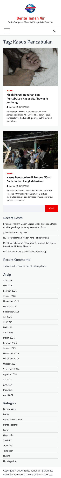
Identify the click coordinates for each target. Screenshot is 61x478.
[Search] (54, 31)
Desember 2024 (11, 353)
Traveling (7, 445)
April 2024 (8, 395)
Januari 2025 (9, 348)
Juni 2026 (8, 280)
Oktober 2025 (10, 306)
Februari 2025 (10, 343)
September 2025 (11, 311)
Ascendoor (19, 474)
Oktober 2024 (10, 363)
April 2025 (8, 332)
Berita (10, 90)
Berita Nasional (10, 424)
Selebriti (7, 440)
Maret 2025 (9, 337)
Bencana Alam (10, 409)
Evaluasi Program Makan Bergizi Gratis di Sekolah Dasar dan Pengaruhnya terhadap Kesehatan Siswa (30, 225)
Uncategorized (10, 461)
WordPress (46, 474)
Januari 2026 (9, 296)
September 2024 (11, 369)
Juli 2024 (7, 379)
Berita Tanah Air (31, 18)
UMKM (6, 456)
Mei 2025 (8, 327)
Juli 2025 (7, 317)
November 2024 (11, 358)
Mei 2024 (8, 389)
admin (12, 107)
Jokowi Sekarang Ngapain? (15, 232)
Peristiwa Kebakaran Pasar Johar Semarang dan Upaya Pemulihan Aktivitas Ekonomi (29, 244)
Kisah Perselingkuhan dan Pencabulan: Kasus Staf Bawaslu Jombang (27, 98)
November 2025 (11, 301)
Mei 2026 (8, 285)
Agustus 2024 (10, 374)
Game (6, 430)
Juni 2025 (8, 322)
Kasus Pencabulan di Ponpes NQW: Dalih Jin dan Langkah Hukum (29, 179)
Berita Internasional (12, 419)
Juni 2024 (8, 384)
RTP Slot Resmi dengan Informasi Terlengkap (24, 251)
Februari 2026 (10, 290)
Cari (51, 208)
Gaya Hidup (8, 435)
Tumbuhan (8, 450)
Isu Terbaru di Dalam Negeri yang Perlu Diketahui (26, 237)
